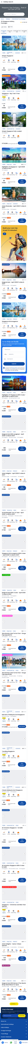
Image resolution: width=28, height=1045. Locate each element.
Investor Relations (6, 1037)
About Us (3, 1021)
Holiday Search (8, 2)
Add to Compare (21, 48)
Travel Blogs (4, 1034)
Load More (13, 1004)
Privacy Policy (14, 368)
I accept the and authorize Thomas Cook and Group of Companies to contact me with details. (15, 369)
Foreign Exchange (6, 1030)
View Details (22, 68)
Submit (14, 364)
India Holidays (5, 1027)
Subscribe (21, 1015)
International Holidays (7, 1024)
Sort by (4, 26)
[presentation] (3, 43)
